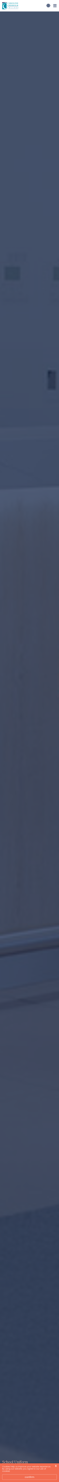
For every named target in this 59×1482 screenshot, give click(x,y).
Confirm (29, 1477)
